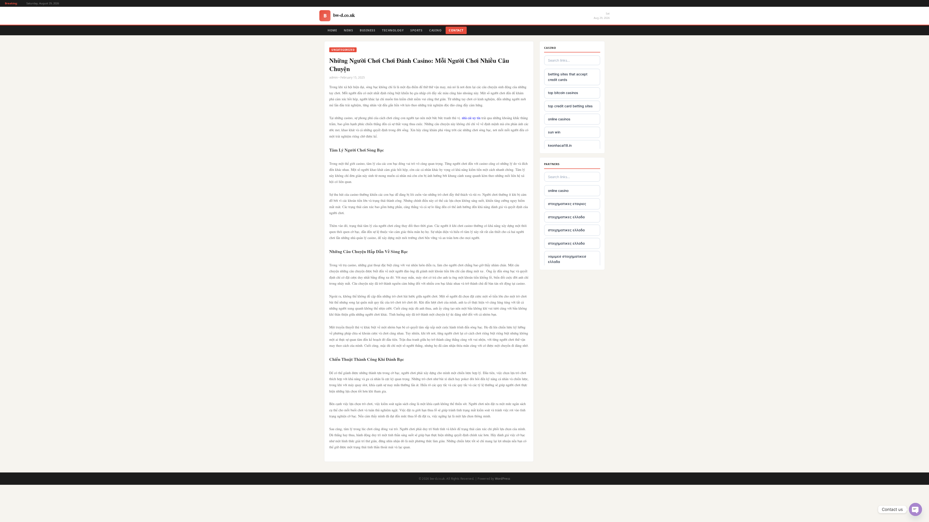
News (348, 30)
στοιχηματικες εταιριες (567, 204)
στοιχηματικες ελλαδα (566, 217)
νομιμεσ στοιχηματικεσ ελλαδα (567, 259)
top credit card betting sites (570, 106)
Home (332, 30)
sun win (554, 132)
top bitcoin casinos (563, 93)
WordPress (502, 479)
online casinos (559, 119)
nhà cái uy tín (471, 118)
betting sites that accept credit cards (567, 76)
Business (367, 30)
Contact (456, 30)
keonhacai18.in (560, 145)
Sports (416, 30)
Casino (435, 30)
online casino (558, 190)
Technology (393, 30)
